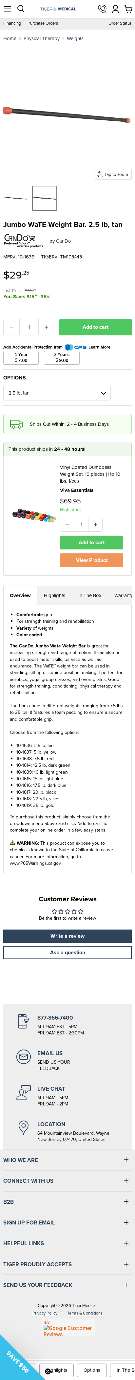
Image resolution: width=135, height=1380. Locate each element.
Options (92, 1370)
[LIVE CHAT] (67, 1096)
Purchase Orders (43, 23)
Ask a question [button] (67, 952)
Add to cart (95, 327)
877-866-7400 (102, 9)
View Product (91, 560)
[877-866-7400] (67, 1025)
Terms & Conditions (85, 1313)
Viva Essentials (76, 490)
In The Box (89, 595)
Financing (12, 23)
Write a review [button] (67, 936)
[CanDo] (24, 241)
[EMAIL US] (67, 1061)
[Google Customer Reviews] (68, 1327)
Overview (20, 595)
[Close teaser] (48, 1371)
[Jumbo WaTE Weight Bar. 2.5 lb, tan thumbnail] (44, 198)
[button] (23, 1357)
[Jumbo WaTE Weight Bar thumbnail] (15, 198)
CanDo (63, 241)
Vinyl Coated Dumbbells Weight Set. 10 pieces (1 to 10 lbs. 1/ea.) (90, 474)
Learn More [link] (99, 347)
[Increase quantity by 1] (47, 327)
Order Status (120, 23)
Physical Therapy (42, 38)
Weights (75, 38)
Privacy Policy (44, 1313)
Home (9, 38)
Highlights (54, 595)
